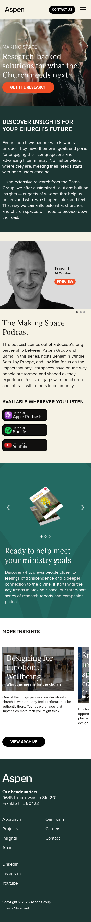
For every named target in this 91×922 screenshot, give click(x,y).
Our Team (54, 819)
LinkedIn (10, 864)
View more (38, 686)
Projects (10, 829)
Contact (52, 838)
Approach (11, 819)
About (8, 848)
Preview (65, 281)
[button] (77, 312)
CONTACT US (62, 9)
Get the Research (28, 87)
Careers (52, 829)
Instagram (11, 874)
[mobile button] (83, 9)
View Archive (23, 741)
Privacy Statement (15, 908)
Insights (9, 838)
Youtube (10, 883)
